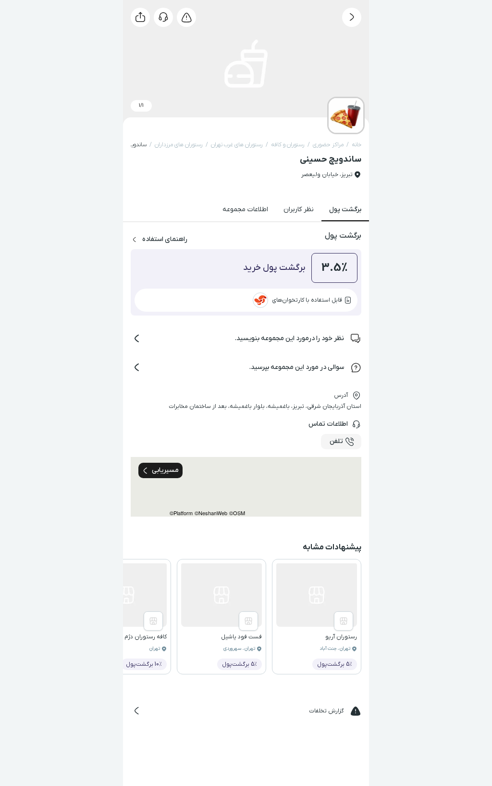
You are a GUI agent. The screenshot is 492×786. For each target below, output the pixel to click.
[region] (246, 487)
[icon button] (351, 17)
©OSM (237, 513)
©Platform (181, 513)
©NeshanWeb (211, 513)
